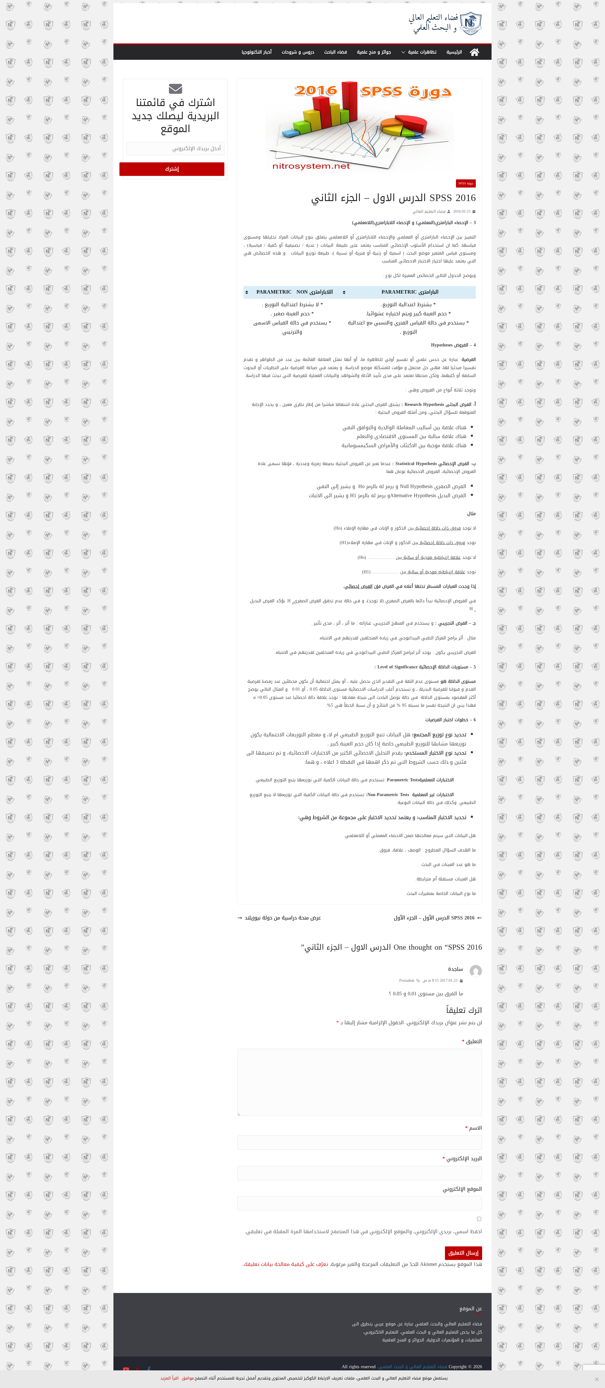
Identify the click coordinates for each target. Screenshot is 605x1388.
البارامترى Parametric (411, 292)
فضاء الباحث (335, 52)
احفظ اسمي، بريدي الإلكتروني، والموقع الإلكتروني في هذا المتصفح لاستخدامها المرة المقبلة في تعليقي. (363, 1231)
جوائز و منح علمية (374, 52)
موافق (188, 1378)
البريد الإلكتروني (462, 1158)
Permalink (406, 980)
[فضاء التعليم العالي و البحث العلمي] (474, 52)
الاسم (473, 1128)
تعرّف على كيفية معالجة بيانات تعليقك (286, 1264)
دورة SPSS (465, 183)
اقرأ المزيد (169, 1378)
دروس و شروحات (298, 52)
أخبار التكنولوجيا (257, 52)
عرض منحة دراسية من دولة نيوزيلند (283, 918)
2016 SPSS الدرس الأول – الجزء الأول (434, 918)
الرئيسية (454, 52)
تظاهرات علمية (422, 52)
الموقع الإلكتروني (462, 1189)
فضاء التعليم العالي (429, 211)
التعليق (472, 1041)
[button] (404, 52)
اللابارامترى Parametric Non (294, 292)
